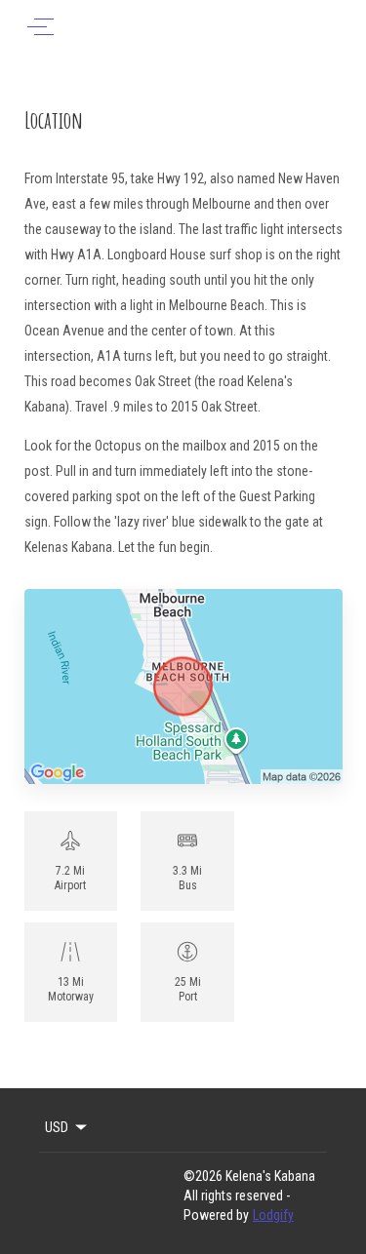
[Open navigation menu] (40, 27)
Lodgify (273, 1215)
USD (56, 1127)
